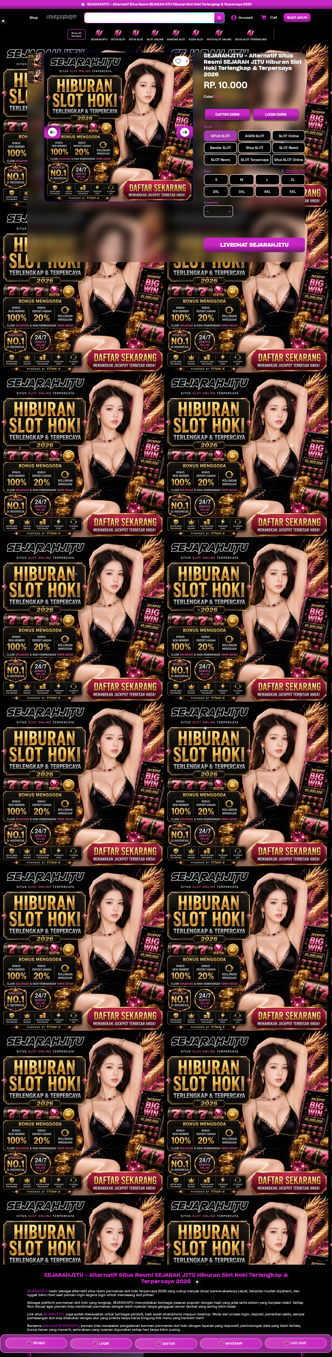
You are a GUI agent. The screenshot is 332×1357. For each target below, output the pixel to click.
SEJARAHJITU (37, 1291)
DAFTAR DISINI (227, 114)
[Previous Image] (52, 132)
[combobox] (149, 18)
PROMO (39, 1342)
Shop (34, 17)
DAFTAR (169, 1342)
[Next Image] (185, 132)
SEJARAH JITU (54, 1314)
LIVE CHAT (299, 1343)
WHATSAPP (234, 1342)
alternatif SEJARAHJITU (60, 1326)
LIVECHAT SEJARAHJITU (254, 244)
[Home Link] (61, 18)
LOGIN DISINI (275, 114)
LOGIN (104, 1342)
